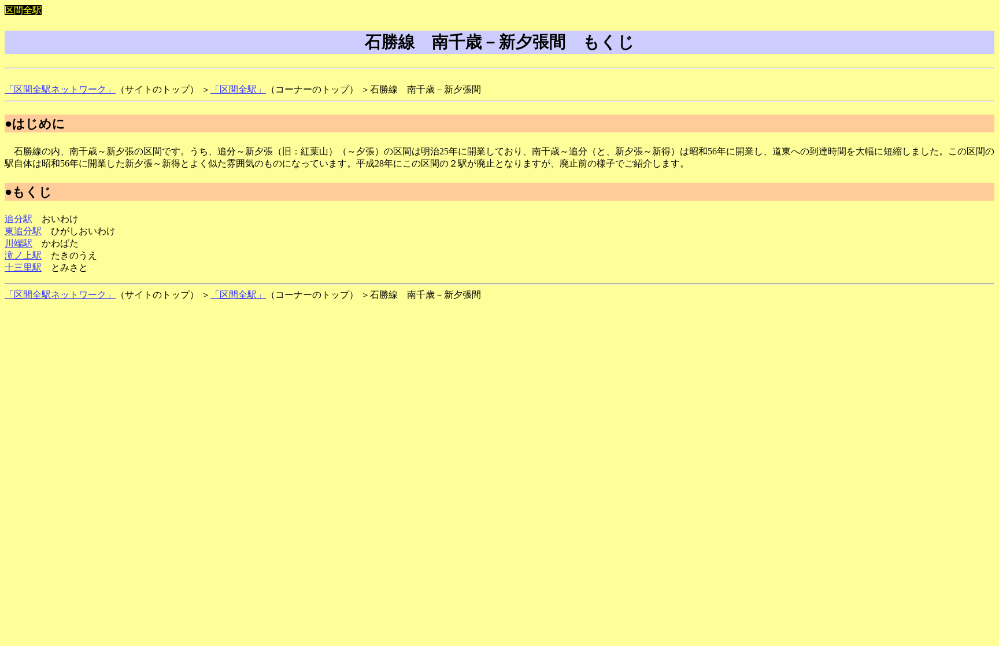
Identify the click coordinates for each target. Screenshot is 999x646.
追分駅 (18, 219)
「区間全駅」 (238, 89)
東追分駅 (23, 231)
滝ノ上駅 (23, 255)
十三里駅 (23, 267)
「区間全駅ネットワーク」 (60, 89)
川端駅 (18, 243)
